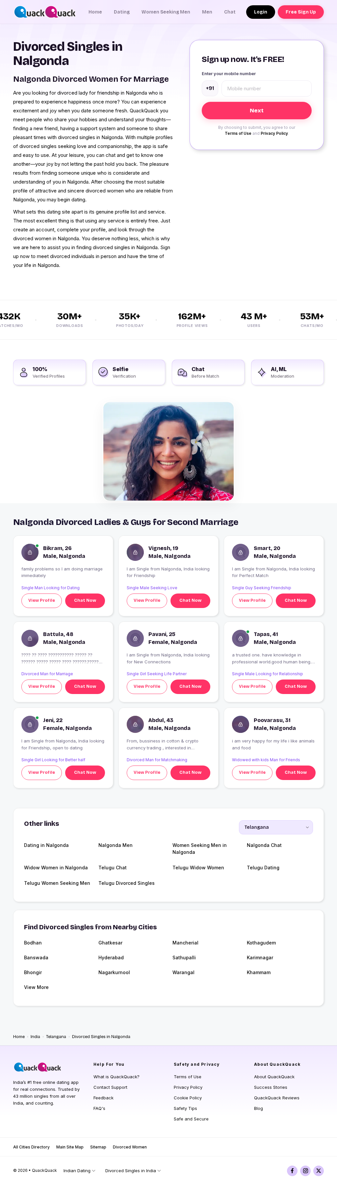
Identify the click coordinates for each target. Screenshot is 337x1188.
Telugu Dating (263, 867)
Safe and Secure (191, 1118)
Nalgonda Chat (264, 845)
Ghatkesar (110, 942)
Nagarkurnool (114, 972)
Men (207, 12)
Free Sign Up (301, 12)
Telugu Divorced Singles (126, 883)
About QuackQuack (274, 1076)
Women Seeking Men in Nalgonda (199, 848)
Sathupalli (184, 957)
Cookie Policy (188, 1097)
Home (95, 12)
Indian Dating (77, 1170)
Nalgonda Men (115, 845)
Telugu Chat (112, 867)
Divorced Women (130, 1147)
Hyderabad (111, 957)
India (35, 1036)
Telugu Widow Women (198, 867)
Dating (122, 12)
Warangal (183, 972)
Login (260, 12)
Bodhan (33, 942)
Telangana (56, 1036)
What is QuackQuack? (116, 1076)
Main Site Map (70, 1147)
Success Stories (270, 1087)
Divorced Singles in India (130, 1170)
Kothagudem (261, 942)
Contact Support (110, 1087)
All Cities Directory (31, 1147)
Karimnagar (260, 957)
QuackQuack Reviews (276, 1097)
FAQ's (99, 1108)
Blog (258, 1108)
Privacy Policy (274, 133)
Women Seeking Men (166, 12)
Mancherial (185, 942)
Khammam (259, 972)
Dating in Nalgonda (46, 845)
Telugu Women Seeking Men (57, 883)
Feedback (103, 1097)
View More (36, 987)
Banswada (36, 957)
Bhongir (33, 972)
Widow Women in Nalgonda (56, 867)
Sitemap (98, 1147)
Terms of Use (238, 133)
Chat (230, 12)
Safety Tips (185, 1108)
